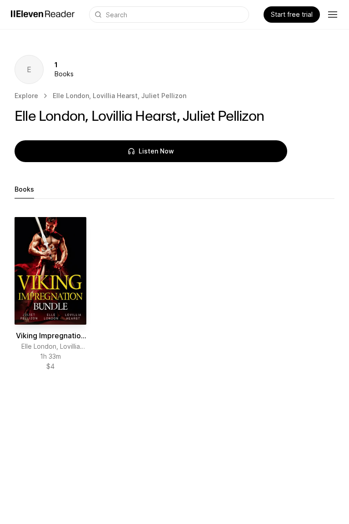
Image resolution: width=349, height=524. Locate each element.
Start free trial (292, 14)
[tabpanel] (174, 294)
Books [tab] (24, 189)
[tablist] (174, 189)
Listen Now (156, 151)
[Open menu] (333, 14)
